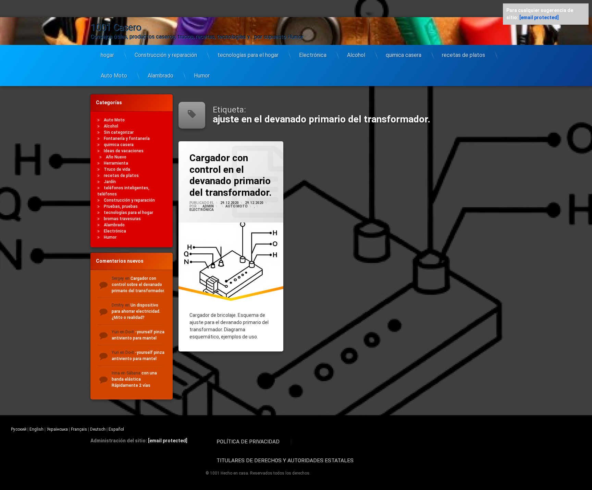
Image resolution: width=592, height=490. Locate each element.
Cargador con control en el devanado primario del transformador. (230, 175)
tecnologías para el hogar (248, 55)
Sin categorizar (119, 132)
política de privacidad (248, 442)
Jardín (110, 181)
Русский (18, 429)
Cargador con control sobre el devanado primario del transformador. (138, 284)
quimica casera (403, 55)
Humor (202, 75)
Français (79, 429)
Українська (57, 429)
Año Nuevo (116, 157)
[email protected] (167, 440)
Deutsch (98, 429)
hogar (107, 55)
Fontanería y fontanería (127, 138)
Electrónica (312, 55)
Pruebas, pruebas (121, 206)
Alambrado (160, 75)
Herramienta (116, 163)
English (36, 429)
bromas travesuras (122, 218)
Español (116, 429)
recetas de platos (463, 55)
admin (208, 206)
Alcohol (356, 55)
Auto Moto (114, 75)
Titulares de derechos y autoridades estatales (285, 460)
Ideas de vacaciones (124, 150)
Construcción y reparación (166, 55)
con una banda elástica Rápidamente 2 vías (134, 379)
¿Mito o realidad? (128, 317)
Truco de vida (117, 169)
